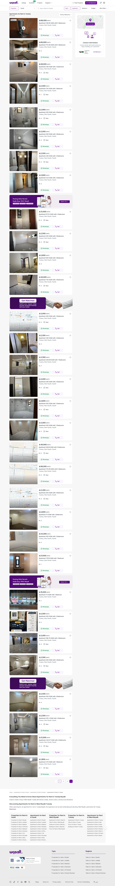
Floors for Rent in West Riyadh (57, 829)
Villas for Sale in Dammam (93, 867)
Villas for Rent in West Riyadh (56, 822)
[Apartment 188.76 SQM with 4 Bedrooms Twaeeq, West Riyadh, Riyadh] (23, 653)
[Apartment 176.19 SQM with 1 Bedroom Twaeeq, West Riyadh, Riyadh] (23, 573)
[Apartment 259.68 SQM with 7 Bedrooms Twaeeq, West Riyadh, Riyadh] (23, 374)
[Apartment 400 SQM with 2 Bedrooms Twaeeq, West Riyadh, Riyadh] (23, 674)
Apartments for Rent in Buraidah (38, 835)
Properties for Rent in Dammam (19, 831)
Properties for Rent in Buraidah (19, 835)
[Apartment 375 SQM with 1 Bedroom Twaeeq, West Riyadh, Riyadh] (23, 776)
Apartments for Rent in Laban (94, 824)
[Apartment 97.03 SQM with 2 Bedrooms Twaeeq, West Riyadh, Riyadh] (23, 229)
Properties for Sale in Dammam (61, 867)
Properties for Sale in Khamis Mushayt (63, 873)
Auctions (31, 3)
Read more (12, 809)
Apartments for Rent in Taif (37, 833)
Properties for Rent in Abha (18, 837)
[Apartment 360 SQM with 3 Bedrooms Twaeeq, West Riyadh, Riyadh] (23, 81)
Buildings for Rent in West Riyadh (57, 826)
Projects (39, 3)
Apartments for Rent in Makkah (38, 824)
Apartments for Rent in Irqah (94, 822)
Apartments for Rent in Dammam (38, 829)
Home (11, 792)
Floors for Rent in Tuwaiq (74, 824)
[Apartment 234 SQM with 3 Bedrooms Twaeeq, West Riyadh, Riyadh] (23, 192)
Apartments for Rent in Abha (37, 837)
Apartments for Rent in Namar (94, 835)
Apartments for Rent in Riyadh (38, 792)
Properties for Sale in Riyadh (60, 857)
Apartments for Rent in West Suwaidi (95, 831)
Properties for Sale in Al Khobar (61, 870)
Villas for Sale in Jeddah (93, 860)
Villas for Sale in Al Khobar (94, 870)
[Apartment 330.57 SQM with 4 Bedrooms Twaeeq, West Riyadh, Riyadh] (23, 755)
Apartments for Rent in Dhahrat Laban (95, 829)
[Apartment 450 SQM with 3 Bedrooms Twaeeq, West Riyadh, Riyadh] (23, 331)
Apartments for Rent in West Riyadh (57, 820)
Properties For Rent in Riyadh (18, 820)
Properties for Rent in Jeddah (19, 822)
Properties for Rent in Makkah (19, 824)
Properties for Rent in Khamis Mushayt (19, 840)
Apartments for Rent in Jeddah (38, 822)
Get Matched (96, 52)
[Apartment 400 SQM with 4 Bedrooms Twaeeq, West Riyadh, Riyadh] (23, 711)
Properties (13, 8)
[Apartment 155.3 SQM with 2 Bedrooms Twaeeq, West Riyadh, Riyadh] (23, 733)
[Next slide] (105, 827)
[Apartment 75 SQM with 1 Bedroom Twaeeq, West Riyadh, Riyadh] (23, 609)
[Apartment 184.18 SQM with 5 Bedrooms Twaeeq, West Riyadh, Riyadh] (23, 462)
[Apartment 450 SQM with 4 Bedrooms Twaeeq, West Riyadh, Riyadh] (23, 127)
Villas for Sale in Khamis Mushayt (96, 873)
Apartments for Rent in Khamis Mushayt (38, 840)
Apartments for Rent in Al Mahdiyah (95, 826)
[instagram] (10, 882)
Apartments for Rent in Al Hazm (95, 833)
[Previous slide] (9, 827)
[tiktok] (14, 882)
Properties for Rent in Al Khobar (19, 826)
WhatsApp (46, 35)
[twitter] (29, 882)
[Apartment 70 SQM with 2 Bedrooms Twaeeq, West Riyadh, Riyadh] (23, 529)
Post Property (78, 3)
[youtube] (25, 882)
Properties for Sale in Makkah (61, 863)
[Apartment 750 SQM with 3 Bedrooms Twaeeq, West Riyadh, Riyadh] (23, 294)
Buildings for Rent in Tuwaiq (75, 826)
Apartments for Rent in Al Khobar (38, 831)
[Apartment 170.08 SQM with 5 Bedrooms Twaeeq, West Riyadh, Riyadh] (23, 59)
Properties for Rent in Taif (18, 833)
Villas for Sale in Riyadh (93, 857)
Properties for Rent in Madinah (19, 829)
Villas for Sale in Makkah (93, 863)
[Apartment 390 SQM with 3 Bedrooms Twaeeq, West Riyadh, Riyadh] (23, 352)
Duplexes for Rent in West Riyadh (57, 824)
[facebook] (18, 882)
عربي (97, 882)
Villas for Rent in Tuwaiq (74, 822)
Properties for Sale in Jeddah (60, 860)
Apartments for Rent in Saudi (21, 792)
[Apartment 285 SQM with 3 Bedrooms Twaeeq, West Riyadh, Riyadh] (23, 396)
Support (47, 3)
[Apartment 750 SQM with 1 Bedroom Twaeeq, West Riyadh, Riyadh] (23, 103)
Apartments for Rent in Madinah (38, 826)
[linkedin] (22, 882)
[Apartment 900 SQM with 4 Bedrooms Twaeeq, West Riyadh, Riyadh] (23, 272)
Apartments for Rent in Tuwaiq (76, 820)
